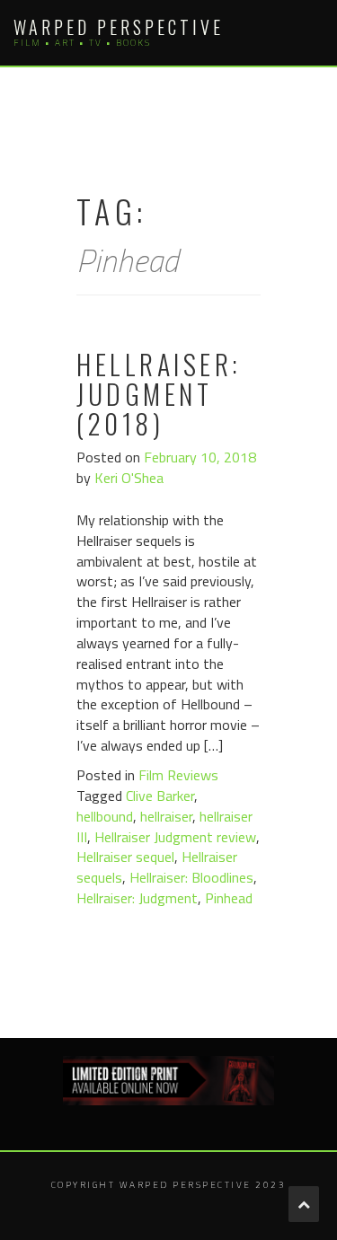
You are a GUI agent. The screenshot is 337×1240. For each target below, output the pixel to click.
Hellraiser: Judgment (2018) (159, 394)
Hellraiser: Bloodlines (191, 877)
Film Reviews (178, 775)
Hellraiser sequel (125, 856)
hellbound (104, 816)
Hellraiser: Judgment (137, 898)
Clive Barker (160, 795)
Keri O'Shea (129, 477)
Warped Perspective (118, 27)
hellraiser (166, 816)
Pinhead (229, 898)
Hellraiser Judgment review (175, 837)
